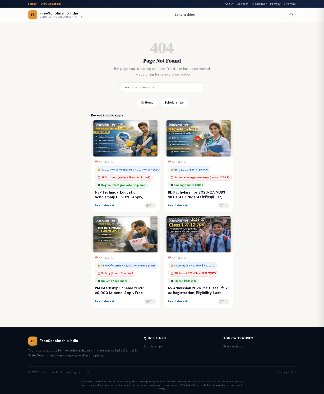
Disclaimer (259, 4)
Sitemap (290, 4)
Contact (242, 4)
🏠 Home (146, 102)
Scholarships (184, 15)
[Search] (291, 14)
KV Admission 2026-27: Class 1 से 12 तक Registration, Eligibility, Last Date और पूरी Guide (198, 293)
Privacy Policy (287, 372)
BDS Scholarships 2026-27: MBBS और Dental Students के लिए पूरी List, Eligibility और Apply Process (196, 197)
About (229, 4)
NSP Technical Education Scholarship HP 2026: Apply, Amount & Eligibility (119, 197)
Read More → (105, 205)
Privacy (275, 4)
